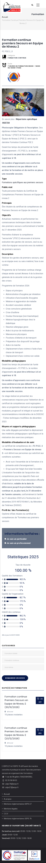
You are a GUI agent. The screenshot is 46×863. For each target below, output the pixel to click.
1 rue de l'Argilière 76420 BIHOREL (18, 777)
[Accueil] (12, 4)
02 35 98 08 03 (11, 780)
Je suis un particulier (17, 539)
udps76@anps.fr (12, 784)
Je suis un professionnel (19, 543)
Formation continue (17, 58)
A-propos (7, 799)
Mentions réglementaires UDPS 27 (18, 804)
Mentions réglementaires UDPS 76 (18, 819)
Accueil (5, 17)
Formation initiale (11, 653)
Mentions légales (11, 809)
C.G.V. (6, 814)
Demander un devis (15, 678)
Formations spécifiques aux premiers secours (22, 182)
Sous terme (9, 667)
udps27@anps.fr (12, 787)
